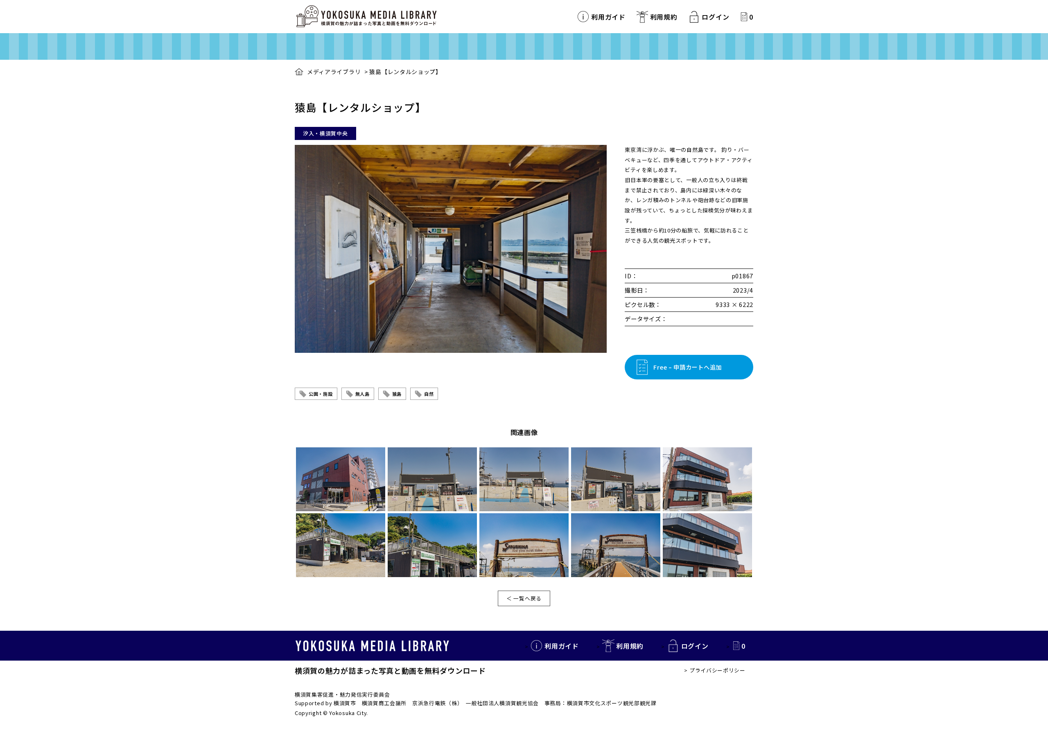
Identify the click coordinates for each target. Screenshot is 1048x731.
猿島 (397, 393)
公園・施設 (321, 393)
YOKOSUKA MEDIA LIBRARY (372, 646)
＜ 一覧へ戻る (524, 598)
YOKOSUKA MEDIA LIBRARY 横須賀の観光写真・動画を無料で (366, 16)
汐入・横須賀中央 (325, 133)
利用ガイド (608, 17)
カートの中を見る (744, 16)
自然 (429, 393)
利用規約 (664, 17)
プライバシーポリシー (717, 670)
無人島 (362, 393)
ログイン (715, 17)
